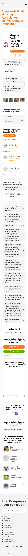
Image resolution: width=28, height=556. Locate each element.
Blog (21, 546)
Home (7, 546)
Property (19, 429)
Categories (14, 546)
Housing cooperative (9, 541)
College (6, 523)
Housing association (9, 429)
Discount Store (8, 527)
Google (14, 139)
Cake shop (7, 520)
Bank (5, 516)
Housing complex (8, 539)
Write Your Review (18, 51)
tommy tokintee (14, 168)
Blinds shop (7, 518)
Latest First (7, 139)
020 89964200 (9, 72)
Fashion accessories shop (11, 530)
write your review (9, 135)
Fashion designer (8, 532)
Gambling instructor (9, 534)
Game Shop (7, 537)
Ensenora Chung (14, 156)
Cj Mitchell (12, 145)
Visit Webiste (15, 351)
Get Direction (14, 396)
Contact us (7, 355)
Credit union (7, 525)
